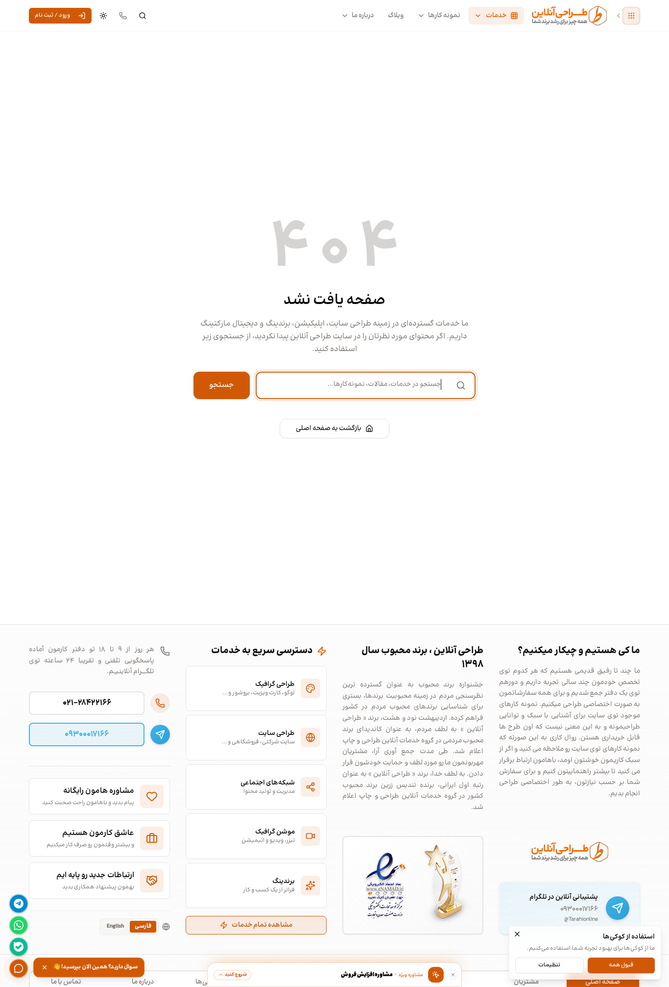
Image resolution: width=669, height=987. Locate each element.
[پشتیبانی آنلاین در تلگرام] (617, 908)
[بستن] (517, 934)
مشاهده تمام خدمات (262, 925)
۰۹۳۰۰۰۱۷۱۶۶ (579, 909)
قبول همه (621, 964)
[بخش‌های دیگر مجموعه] (631, 16)
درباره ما (363, 15)
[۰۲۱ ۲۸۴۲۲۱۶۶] (123, 16)
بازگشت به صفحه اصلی (328, 428)
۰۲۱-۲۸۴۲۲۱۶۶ (87, 703)
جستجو (221, 385)
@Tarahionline (581, 920)
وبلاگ (396, 15)
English (115, 926)
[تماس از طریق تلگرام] (18, 903)
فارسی (143, 926)
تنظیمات (549, 964)
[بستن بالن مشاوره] (453, 974)
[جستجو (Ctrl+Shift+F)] (142, 16)
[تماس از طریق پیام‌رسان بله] (18, 947)
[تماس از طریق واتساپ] (18, 925)
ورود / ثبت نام (52, 15)
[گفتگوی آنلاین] (18, 968)
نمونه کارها (444, 15)
